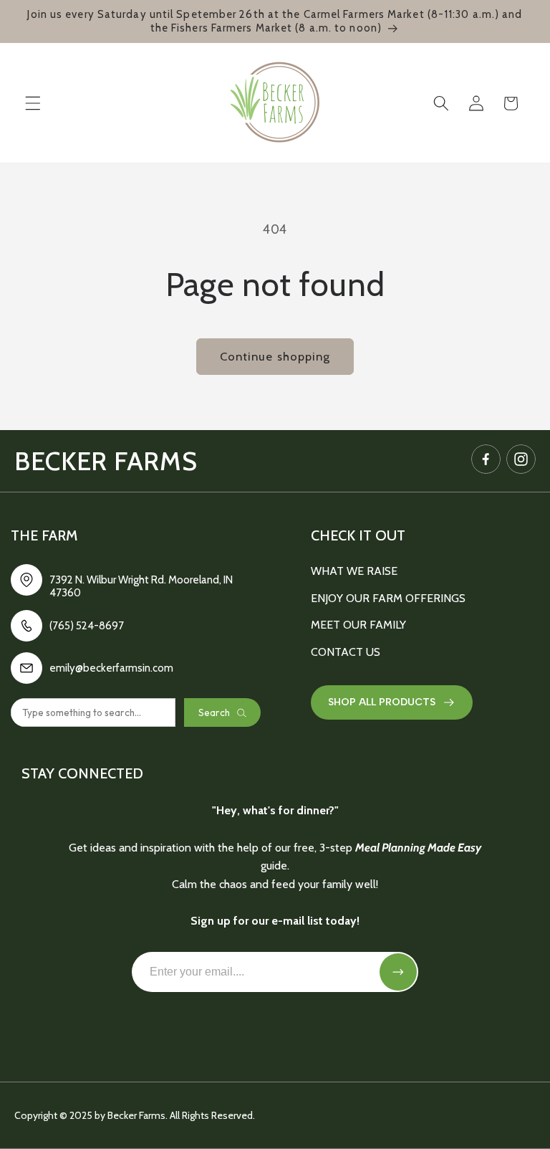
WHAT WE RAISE (354, 571)
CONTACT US (345, 652)
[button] (33, 103)
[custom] (486, 459)
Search (214, 712)
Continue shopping (275, 356)
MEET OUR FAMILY (358, 624)
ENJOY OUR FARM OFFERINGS (388, 598)
